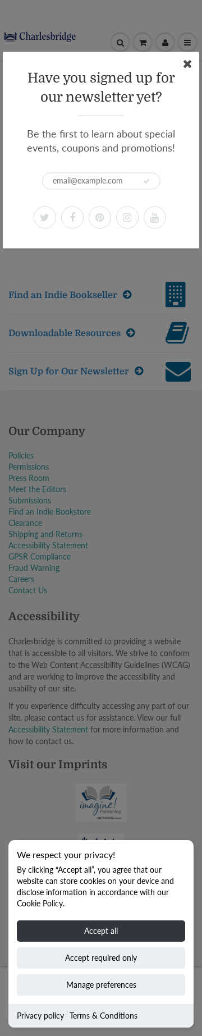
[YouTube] (155, 217)
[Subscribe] (146, 181)
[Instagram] (127, 217)
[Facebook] (72, 217)
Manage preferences (101, 984)
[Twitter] (45, 217)
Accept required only (101, 957)
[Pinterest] (100, 217)
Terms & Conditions (103, 1015)
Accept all (101, 931)
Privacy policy (40, 1015)
